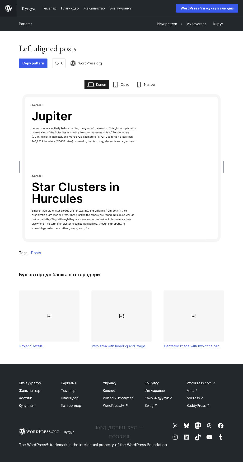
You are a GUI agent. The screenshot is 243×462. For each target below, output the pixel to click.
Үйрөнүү (109, 383)
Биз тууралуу (30, 383)
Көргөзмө (68, 383)
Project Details (30, 346)
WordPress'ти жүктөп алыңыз (207, 8)
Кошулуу (152, 383)
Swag (151, 405)
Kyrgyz (69, 432)
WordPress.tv (115, 405)
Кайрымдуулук (159, 398)
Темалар (68, 391)
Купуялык (26, 405)
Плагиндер (70, 398)
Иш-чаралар (155, 391)
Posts (36, 252)
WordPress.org (90, 63)
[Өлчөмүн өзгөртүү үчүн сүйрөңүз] (20, 167)
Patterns (25, 24)
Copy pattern (33, 63)
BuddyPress (198, 405)
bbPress (195, 398)
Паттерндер (71, 405)
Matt (192, 391)
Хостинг (25, 398)
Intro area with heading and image (118, 346)
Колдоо (109, 391)
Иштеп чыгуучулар (118, 398)
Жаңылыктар (29, 391)
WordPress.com (201, 383)
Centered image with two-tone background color (194, 346)
